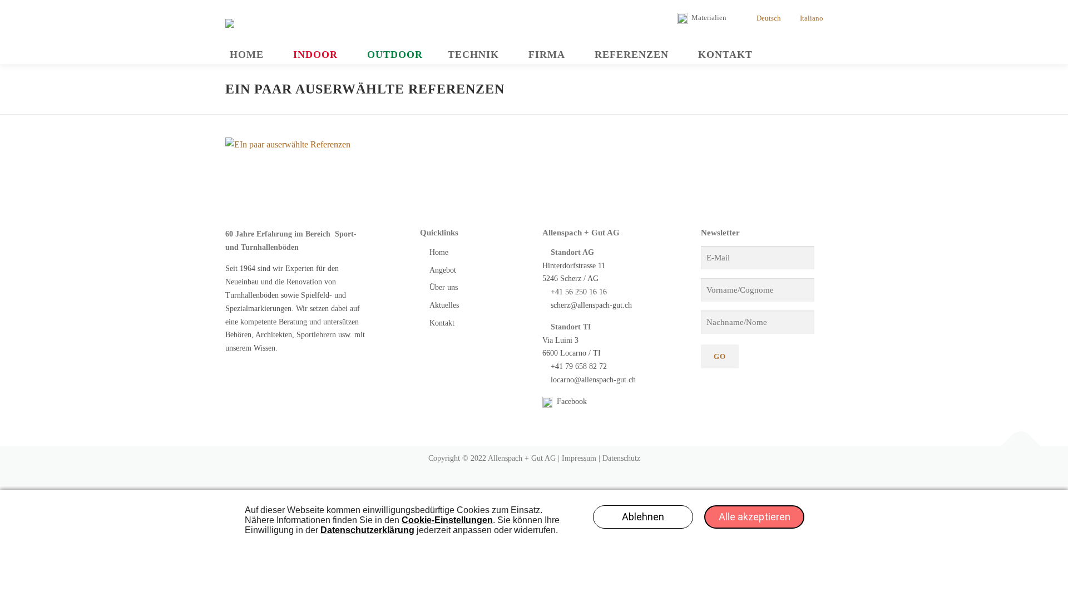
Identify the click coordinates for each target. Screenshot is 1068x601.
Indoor (315, 54)
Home (247, 54)
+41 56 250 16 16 (579, 292)
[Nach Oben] (1021, 446)
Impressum (579, 458)
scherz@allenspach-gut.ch (591, 305)
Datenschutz (621, 458)
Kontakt (725, 54)
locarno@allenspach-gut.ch (593, 380)
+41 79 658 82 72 (579, 366)
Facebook (571, 401)
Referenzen (632, 54)
